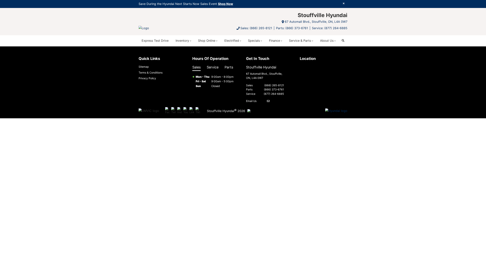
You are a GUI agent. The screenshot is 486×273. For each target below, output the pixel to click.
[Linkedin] (191, 110)
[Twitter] (173, 110)
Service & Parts (300, 40)
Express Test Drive (155, 40)
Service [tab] (213, 67)
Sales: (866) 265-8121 (256, 28)
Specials (254, 40)
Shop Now (225, 4)
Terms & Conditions (151, 72)
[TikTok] (198, 110)
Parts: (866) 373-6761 (292, 28)
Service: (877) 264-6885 (329, 28)
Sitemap (144, 66)
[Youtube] (185, 110)
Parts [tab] (229, 67)
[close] (343, 3)
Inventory (182, 40)
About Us (327, 40)
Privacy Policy (147, 78)
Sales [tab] (196, 67)
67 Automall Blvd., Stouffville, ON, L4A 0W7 (316, 22)
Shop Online (206, 40)
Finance (274, 40)
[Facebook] (167, 110)
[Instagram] (179, 110)
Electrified (231, 40)
